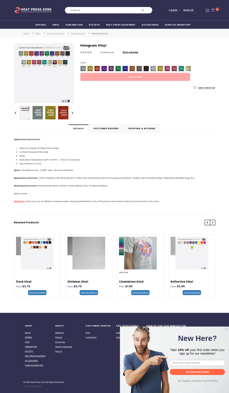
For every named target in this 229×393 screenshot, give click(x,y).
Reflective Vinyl (182, 281)
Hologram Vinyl (78, 33)
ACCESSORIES (31, 360)
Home (26, 33)
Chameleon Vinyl (131, 281)
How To (58, 351)
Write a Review (130, 52)
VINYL (37, 33)
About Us (59, 332)
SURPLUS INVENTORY (34, 365)
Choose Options (37, 292)
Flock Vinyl (24, 281)
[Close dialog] (226, 329)
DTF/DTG (29, 351)
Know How (60, 342)
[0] (212, 10)
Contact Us (91, 337)
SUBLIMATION (31, 346)
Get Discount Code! (197, 372)
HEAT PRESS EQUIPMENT (35, 356)
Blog (88, 332)
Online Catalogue (63, 346)
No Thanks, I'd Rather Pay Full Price (198, 381)
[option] (44, 73)
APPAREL (28, 337)
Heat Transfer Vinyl (55, 33)
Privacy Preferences (32, 386)
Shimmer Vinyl (77, 281)
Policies (58, 337)
